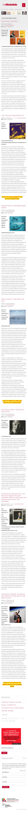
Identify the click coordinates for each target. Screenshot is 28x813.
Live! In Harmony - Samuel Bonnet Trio (12, 115)
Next (10, 720)
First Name (4, 777)
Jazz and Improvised (10, 25)
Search (4, 752)
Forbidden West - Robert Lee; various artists (11, 702)
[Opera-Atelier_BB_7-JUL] (11, 736)
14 (2, 720)
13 (23, 718)
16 (7, 720)
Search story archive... (6, 747)
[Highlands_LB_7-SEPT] (14, 13)
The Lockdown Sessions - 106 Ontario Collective (12, 708)
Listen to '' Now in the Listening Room (12, 684)
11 (18, 718)
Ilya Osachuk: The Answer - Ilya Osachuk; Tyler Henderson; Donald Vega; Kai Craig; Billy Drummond (13, 596)
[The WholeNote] (10, 4)
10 (15, 718)
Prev (6, 718)
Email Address (5, 772)
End (14, 720)
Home (7, 9)
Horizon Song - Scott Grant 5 (9, 21)
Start (3, 718)
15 (5, 720)
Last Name (4, 781)
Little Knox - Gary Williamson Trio (8, 705)
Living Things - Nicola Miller (7, 710)
